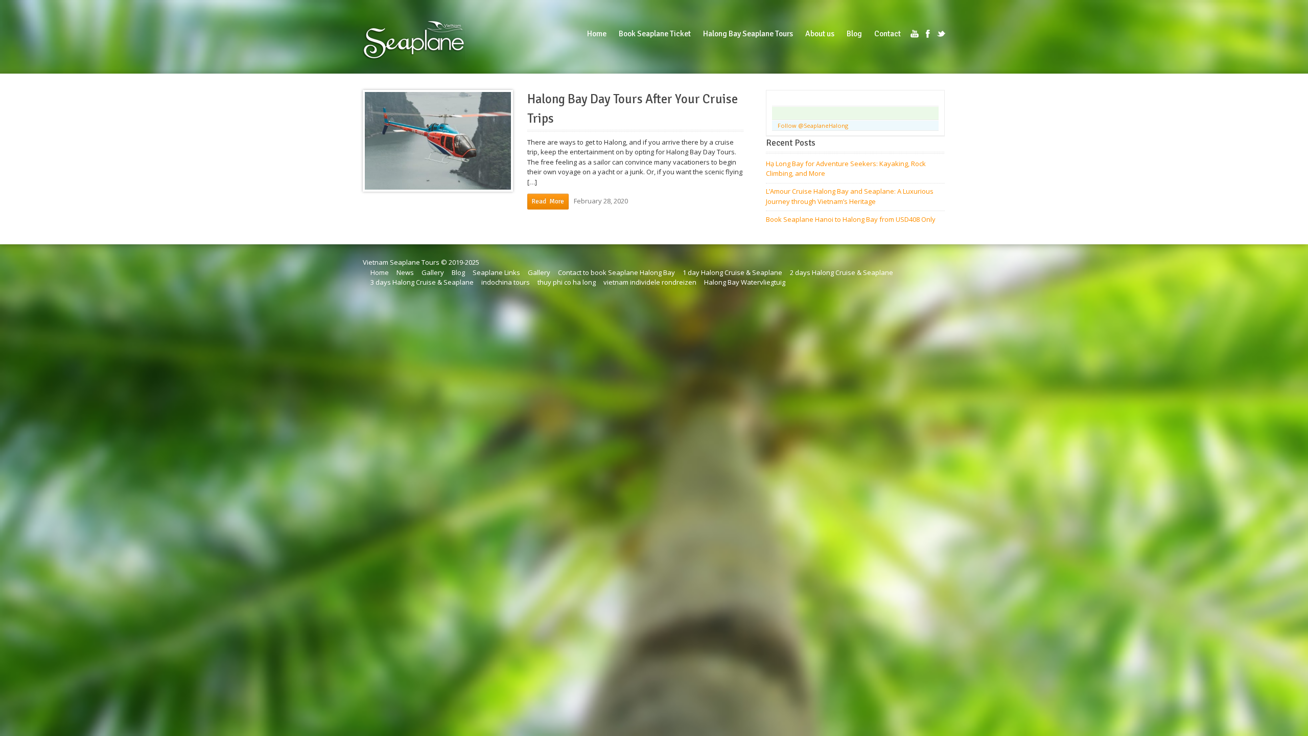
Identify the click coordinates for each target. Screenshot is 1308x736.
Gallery (433, 272)
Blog (458, 272)
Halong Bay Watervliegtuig (744, 282)
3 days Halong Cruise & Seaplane (422, 282)
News (405, 272)
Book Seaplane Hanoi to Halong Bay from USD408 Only (851, 219)
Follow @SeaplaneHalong (813, 125)
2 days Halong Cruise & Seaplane (841, 272)
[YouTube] (914, 34)
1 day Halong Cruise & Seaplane (732, 272)
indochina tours (505, 282)
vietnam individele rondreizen (649, 282)
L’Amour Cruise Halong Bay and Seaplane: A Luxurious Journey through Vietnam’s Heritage (849, 196)
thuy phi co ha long (567, 282)
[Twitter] (941, 34)
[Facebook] (928, 34)
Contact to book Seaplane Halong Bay (616, 272)
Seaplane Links (496, 272)
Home (379, 272)
